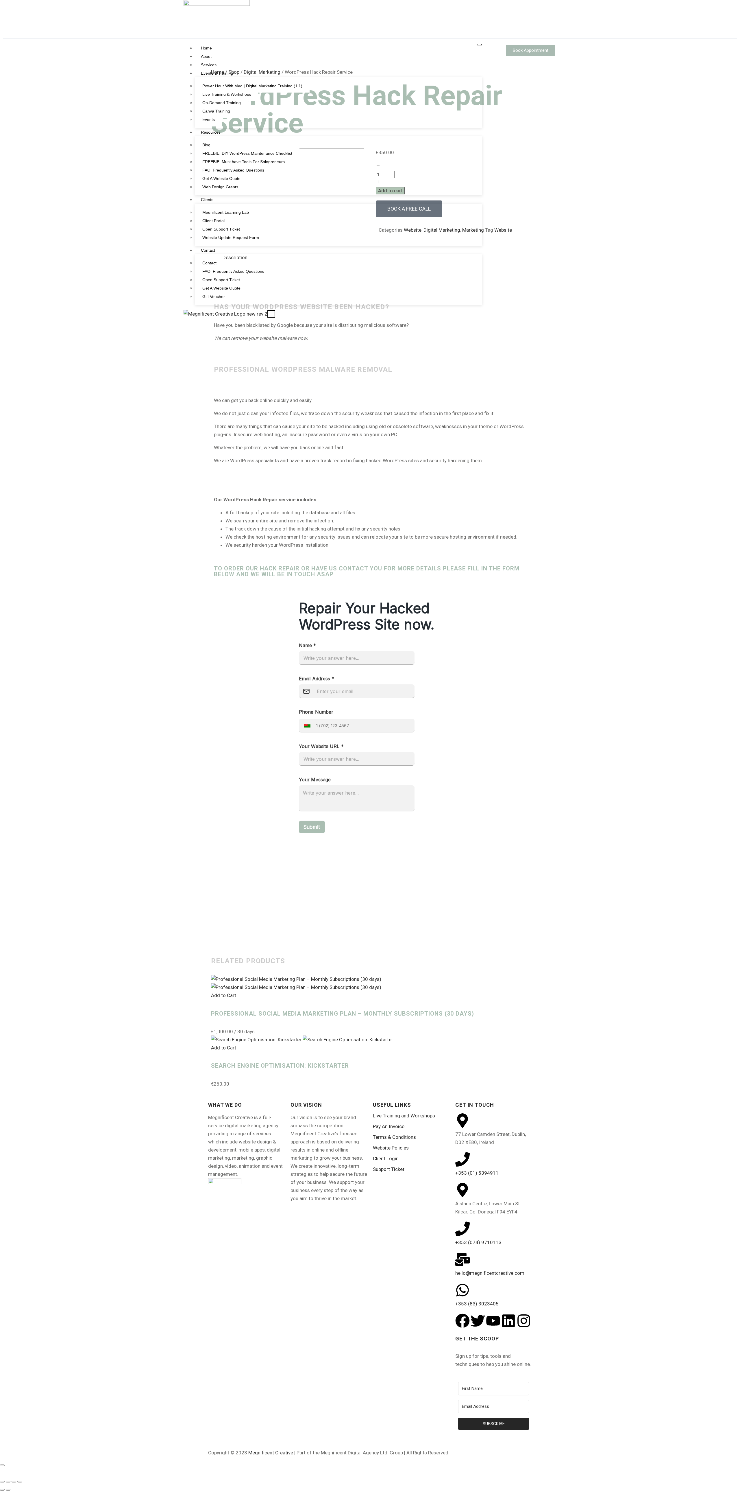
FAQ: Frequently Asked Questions (233, 170)
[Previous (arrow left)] (2, 1490)
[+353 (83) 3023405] (462, 1290)
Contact (208, 250)
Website (503, 230)
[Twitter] (478, 1321)
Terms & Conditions (394, 1137)
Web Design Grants (220, 187)
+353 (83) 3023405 (477, 1304)
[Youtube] (493, 1321)
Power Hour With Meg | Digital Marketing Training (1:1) (252, 86)
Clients (207, 199)
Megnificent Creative (270, 1453)
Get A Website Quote (221, 178)
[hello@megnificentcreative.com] (462, 1259)
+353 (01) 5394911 (477, 1173)
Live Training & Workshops (226, 94)
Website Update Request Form (230, 237)
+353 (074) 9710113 (478, 1242)
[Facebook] (462, 1321)
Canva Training (216, 111)
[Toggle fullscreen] (8, 1481)
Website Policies (391, 1148)
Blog (206, 145)
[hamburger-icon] (479, 44)
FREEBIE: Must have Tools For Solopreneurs (243, 161)
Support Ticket (388, 1169)
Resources (211, 132)
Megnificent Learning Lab (225, 212)
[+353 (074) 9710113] (462, 1229)
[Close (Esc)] (19, 1481)
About (206, 56)
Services (209, 64)
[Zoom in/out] (2, 1481)
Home (206, 48)
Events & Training (217, 73)
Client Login (386, 1158)
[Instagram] (524, 1321)
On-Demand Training (221, 102)
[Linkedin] (508, 1321)
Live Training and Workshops (404, 1116)
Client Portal (213, 220)
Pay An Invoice (388, 1126)
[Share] (14, 1481)
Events (208, 119)
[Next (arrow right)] (8, 1490)
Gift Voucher (213, 296)
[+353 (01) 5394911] (462, 1159)
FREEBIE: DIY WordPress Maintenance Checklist (247, 153)
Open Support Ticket (221, 229)
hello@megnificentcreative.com (489, 1273)
